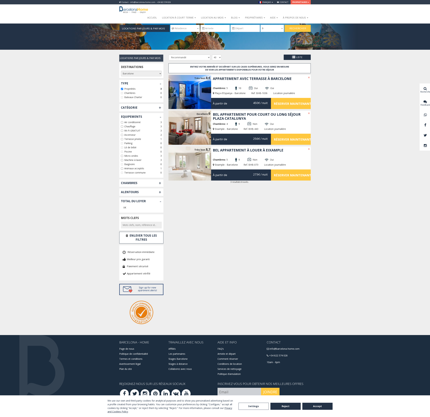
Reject (286, 406)
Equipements (131, 117)
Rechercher (297, 28)
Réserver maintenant (292, 104)
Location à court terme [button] (178, 17)
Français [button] (266, 2)
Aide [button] (273, 17)
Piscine (128, 151)
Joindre (270, 392)
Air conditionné (132, 122)
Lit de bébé (130, 147)
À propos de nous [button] (295, 17)
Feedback (425, 104)
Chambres (129, 93)
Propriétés (130, 88)
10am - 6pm (273, 362)
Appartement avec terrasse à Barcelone (252, 78)
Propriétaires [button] (299, 2)
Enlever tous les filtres (143, 238)
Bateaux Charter (133, 97)
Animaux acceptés (134, 168)
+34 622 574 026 (278, 355)
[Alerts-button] (141, 289)
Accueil (152, 17)
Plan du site (125, 368)
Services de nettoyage (230, 368)
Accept (317, 406)
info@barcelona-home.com (284, 348)
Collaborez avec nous (180, 368)
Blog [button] (234, 17)
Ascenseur (130, 134)
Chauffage (129, 126)
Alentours (130, 192)
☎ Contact (282, 2)
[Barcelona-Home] (134, 7)
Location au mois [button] (212, 17)
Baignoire (129, 164)
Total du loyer (133, 201)
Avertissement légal (130, 363)
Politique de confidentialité (133, 353)
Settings (253, 406)
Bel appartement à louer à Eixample (248, 150)
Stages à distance (178, 363)
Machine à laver (132, 160)
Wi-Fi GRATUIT (132, 130)
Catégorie (129, 107)
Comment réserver (228, 358)
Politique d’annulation (229, 374)
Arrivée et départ (227, 353)
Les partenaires (176, 353)
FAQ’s (221, 348)
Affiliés (172, 348)
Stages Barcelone (178, 358)
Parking (128, 143)
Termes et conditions (130, 358)
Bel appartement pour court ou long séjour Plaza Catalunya (257, 116)
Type (124, 83)
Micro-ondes (131, 155)
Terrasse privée (132, 139)
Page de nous (126, 348)
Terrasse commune (135, 172)
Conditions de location (230, 363)
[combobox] (185, 28)
